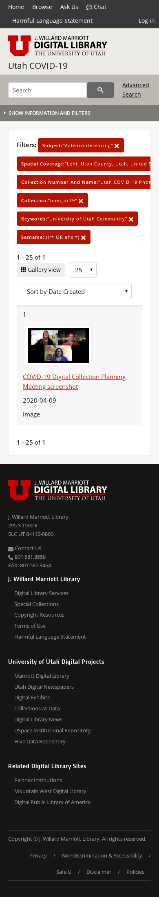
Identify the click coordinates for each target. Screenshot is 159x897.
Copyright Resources (39, 614)
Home (16, 7)
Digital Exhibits (32, 697)
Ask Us (69, 7)
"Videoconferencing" (78, 145)
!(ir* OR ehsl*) (51, 237)
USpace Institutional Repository (52, 730)
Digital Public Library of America (52, 802)
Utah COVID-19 (38, 65)
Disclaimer (98, 871)
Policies (135, 871)
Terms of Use (30, 625)
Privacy (38, 855)
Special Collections (36, 604)
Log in (147, 20)
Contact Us (27, 548)
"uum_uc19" (50, 200)
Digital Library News (38, 719)
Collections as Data (37, 708)
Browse (42, 7)
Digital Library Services (41, 593)
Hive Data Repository (40, 741)
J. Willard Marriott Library (38, 516)
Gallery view (43, 269)
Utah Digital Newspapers (44, 686)
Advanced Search (135, 89)
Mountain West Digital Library (50, 791)
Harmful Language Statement (52, 20)
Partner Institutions (38, 780)
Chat (99, 7)
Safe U (63, 871)
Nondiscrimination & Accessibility (102, 855)
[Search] (100, 90)
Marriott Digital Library (41, 675)
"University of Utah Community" (75, 219)
